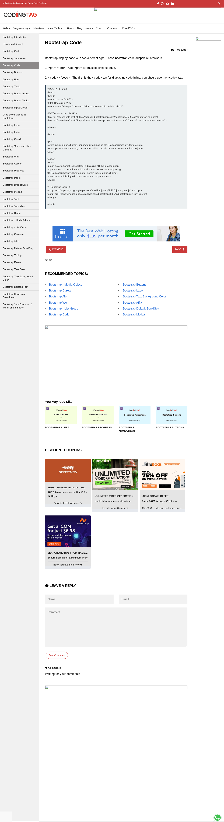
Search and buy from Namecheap (71, 552)
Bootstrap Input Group (15, 107)
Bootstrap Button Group (16, 93)
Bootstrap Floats (12, 262)
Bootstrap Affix (11, 241)
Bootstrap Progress (13, 170)
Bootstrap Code (11, 65)
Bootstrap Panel (11, 178)
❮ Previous (56, 249)
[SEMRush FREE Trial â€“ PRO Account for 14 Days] (68, 470)
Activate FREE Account (67, 503)
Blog (79, 28)
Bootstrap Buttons (13, 72)
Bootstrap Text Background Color (18, 278)
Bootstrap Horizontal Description (14, 296)
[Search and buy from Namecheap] (68, 531)
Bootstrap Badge (12, 213)
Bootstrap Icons (11, 125)
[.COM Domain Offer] (162, 474)
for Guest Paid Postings (25, 3)
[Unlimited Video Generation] (115, 474)
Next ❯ (180, 249)
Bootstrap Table (11, 86)
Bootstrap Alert (11, 199)
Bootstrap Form (11, 79)
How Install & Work (13, 44)
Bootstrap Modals (12, 192)
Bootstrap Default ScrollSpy (18, 248)
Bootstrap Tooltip (12, 255)
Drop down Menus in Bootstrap (14, 116)
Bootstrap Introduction (15, 37)
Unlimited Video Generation (114, 496)
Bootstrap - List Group (15, 227)
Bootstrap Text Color (14, 269)
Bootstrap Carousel (13, 234)
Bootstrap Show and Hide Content (17, 148)
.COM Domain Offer (155, 496)
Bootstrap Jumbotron (14, 58)
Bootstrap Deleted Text (15, 287)
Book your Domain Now (66, 564)
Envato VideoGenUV (114, 508)
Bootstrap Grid (11, 51)
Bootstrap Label (11, 132)
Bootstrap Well (11, 156)
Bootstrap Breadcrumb (15, 185)
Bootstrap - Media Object (16, 220)
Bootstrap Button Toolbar (16, 100)
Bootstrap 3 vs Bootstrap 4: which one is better (18, 306)
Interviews (38, 28)
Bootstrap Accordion (14, 206)
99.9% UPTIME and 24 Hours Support (163, 508)
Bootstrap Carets (12, 163)
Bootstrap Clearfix (13, 139)
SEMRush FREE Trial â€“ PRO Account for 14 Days (81, 487)
